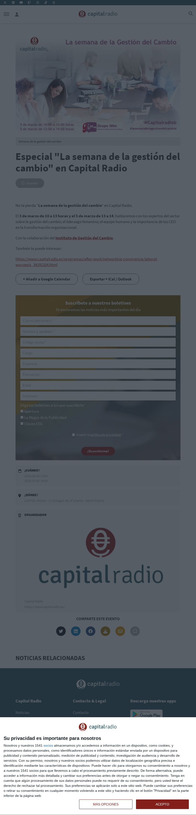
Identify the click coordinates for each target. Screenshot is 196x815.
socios (48, 745)
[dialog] (98, 766)
